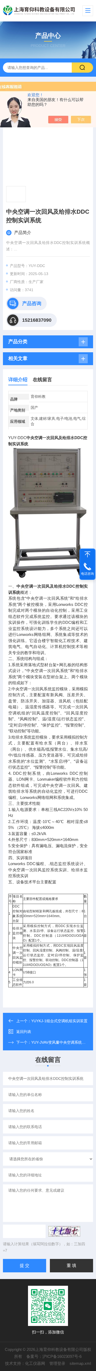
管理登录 (57, 1363)
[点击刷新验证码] (64, 1231)
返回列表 (23, 1031)
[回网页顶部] (87, 554)
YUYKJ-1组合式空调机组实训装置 (59, 1021)
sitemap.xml (80, 1363)
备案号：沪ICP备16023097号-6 (54, 1356)
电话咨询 (87, 574)
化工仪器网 (35, 1363)
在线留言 (42, 379)
